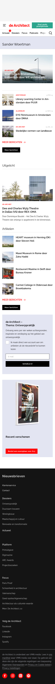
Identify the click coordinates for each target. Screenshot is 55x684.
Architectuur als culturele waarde (17, 603)
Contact (6, 490)
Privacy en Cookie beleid (39, 665)
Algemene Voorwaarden (13, 665)
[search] (50, 33)
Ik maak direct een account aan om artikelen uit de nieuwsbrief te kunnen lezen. (28, 345)
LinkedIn (6, 631)
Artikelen (8, 229)
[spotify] (28, 675)
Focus (5, 577)
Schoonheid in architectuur (14, 588)
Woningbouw (8, 514)
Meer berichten (12, 142)
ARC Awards (8, 560)
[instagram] (12, 675)
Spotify (5, 642)
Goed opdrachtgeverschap (14, 598)
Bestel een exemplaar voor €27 (21, 451)
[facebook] (4, 675)
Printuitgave (7, 550)
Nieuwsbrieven (13, 476)
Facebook (6, 626)
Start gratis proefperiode (42, 25)
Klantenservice (9, 485)
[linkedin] (20, 675)
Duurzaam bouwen (11, 509)
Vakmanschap (8, 593)
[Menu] (4, 25)
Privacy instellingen (11, 668)
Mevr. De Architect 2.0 (12, 608)
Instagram (7, 637)
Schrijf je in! (28, 364)
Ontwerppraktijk (9, 504)
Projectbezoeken (10, 565)
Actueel (6, 530)
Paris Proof (7, 583)
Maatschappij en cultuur (13, 519)
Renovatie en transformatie (14, 524)
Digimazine (7, 555)
